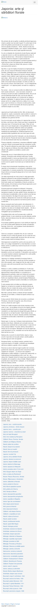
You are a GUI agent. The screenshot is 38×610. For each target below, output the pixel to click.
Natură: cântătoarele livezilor (11, 521)
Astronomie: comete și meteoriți (12, 551)
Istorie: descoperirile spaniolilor (12, 494)
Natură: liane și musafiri (10, 449)
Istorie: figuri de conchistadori (11, 501)
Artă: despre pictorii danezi (11, 504)
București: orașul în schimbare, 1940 (14, 576)
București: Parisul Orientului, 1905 (13, 586)
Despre (7, 604)
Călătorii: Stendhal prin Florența (12, 561)
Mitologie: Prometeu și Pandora (12, 544)
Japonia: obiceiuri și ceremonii (12, 459)
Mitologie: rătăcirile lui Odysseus (12, 536)
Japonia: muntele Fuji (9, 454)
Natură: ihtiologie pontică (10, 526)
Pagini (12, 604)
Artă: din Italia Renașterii (10, 434)
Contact (17, 604)
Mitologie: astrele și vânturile (11, 549)
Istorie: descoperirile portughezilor (13, 496)
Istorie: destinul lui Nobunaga (11, 464)
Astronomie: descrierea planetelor (13, 554)
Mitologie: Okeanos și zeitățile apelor (14, 546)
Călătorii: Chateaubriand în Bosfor (13, 559)
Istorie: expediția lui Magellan (11, 499)
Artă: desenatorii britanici (10, 509)
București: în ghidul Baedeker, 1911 (13, 583)
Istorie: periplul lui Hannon (10, 484)
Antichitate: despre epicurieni (11, 534)
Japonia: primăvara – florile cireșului (13, 427)
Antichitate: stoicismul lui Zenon (12, 531)
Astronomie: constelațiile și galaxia (13, 556)
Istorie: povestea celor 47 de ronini (13, 469)
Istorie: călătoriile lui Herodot (11, 481)
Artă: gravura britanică (9, 506)
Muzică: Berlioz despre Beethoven (13, 571)
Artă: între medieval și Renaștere (12, 437)
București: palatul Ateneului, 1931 (13, 581)
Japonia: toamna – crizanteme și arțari (14, 432)
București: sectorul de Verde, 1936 (13, 578)
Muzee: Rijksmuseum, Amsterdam (13, 479)
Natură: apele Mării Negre (10, 524)
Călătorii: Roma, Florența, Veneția (13, 439)
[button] (19, 28)
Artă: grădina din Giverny (10, 489)
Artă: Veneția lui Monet (9, 491)
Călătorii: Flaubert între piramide (12, 563)
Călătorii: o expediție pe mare (11, 514)
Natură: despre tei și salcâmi (11, 447)
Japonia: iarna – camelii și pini (12, 429)
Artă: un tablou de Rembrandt (12, 474)
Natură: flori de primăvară (10, 452)
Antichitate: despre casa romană (12, 573)
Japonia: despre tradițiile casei (12, 462)
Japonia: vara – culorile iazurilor (12, 424)
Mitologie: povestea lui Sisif (11, 541)
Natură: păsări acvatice (10, 519)
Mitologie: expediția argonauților (12, 539)
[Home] (4, 2)
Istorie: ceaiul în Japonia (10, 566)
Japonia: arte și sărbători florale (12, 457)
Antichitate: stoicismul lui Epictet (12, 529)
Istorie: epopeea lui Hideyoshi (11, 466)
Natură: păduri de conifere (11, 444)
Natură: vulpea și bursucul (10, 516)
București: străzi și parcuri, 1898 (12, 588)
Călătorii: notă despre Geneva (12, 511)
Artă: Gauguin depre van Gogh (12, 471)
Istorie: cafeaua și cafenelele (11, 568)
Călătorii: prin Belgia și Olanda (12, 442)
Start (2, 604)
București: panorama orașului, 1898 (13, 591)
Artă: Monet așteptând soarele (12, 486)
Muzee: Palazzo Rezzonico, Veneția (13, 476)
